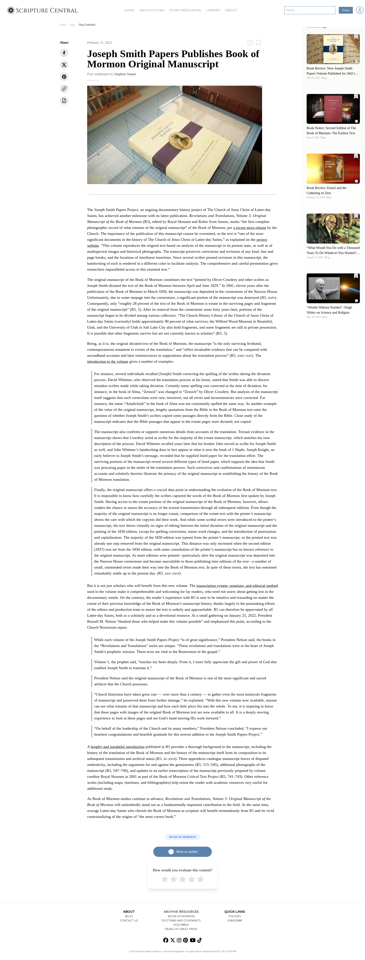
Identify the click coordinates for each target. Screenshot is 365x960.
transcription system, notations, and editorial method (237, 585)
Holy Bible (181, 924)
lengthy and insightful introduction (117, 747)
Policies (235, 916)
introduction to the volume (107, 361)
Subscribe (234, 920)
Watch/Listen (151, 10)
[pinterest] (64, 76)
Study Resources (185, 10)
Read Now (333, 49)
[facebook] (64, 53)
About (231, 10)
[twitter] (64, 65)
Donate (345, 10)
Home (129, 10)
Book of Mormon (181, 916)
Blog (72, 24)
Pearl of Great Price (181, 929)
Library (213, 10)
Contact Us (129, 920)
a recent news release (249, 227)
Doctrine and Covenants (181, 920)
